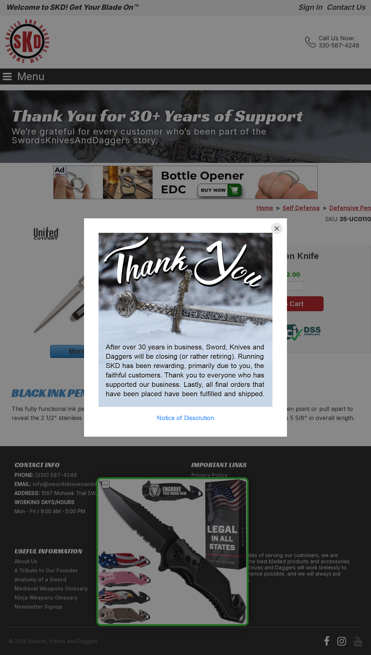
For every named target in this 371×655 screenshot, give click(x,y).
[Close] (277, 228)
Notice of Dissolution (185, 417)
